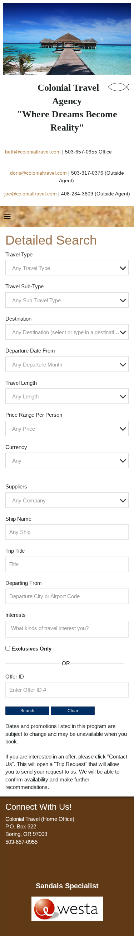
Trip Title (15, 551)
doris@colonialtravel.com (38, 173)
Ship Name (18, 519)
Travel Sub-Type (24, 286)
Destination (18, 319)
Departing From (23, 583)
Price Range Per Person (33, 415)
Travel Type (19, 254)
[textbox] (68, 268)
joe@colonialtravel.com (30, 194)
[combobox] (67, 267)
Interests (15, 615)
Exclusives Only (31, 649)
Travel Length (21, 383)
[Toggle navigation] (7, 218)
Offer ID (14, 676)
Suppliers (16, 486)
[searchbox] (68, 628)
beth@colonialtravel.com (33, 152)
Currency (16, 447)
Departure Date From (30, 351)
